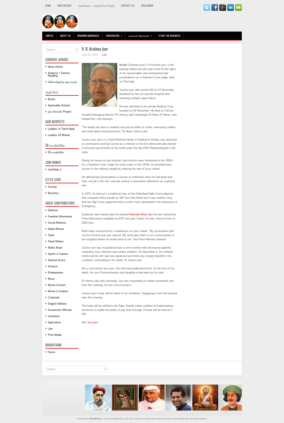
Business (53, 193)
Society (52, 186)
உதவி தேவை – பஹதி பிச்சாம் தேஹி (96, 5)
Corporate (53, 297)
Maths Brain (55, 247)
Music (51, 278)
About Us (65, 35)
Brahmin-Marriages (88, 35)
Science (53, 266)
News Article (55, 66)
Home (48, 5)
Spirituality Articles (59, 105)
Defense (53, 210)
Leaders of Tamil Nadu (61, 128)
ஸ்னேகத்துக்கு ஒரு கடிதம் (62, 81)
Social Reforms (57, 222)
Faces (51, 352)
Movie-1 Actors (57, 285)
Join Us (49, 35)
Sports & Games (58, 253)
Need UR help (65, 5)
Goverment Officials (60, 309)
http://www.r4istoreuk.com (159, 418)
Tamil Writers (56, 241)
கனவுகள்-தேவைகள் (140, 35)
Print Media (55, 334)
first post (93, 322)
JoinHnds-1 (54, 169)
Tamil (51, 235)
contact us (128, 5)
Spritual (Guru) (56, 260)
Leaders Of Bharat (59, 135)
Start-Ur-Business (169, 35)
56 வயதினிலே (56, 152)
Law (104, 54)
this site (129, 418)
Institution (54, 316)
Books (52, 99)
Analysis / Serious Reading (59, 74)
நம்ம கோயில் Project (60, 111)
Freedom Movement (60, 216)
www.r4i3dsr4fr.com (183, 418)
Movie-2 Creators (58, 291)
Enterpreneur (55, 272)
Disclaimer (147, 5)
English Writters (57, 303)
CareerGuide (114, 35)
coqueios (202, 418)
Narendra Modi (138, 214)
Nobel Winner (56, 229)
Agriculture (54, 322)
